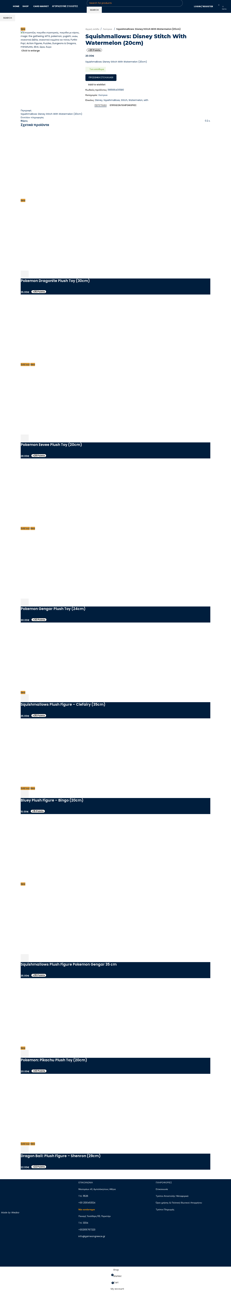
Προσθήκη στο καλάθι (101, 77)
